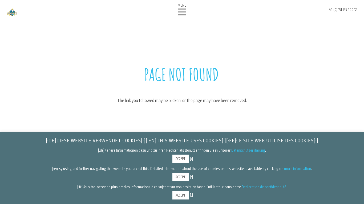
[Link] (12, 12)
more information (297, 168)
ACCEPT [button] (180, 158)
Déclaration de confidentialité (264, 186)
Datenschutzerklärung (248, 150)
